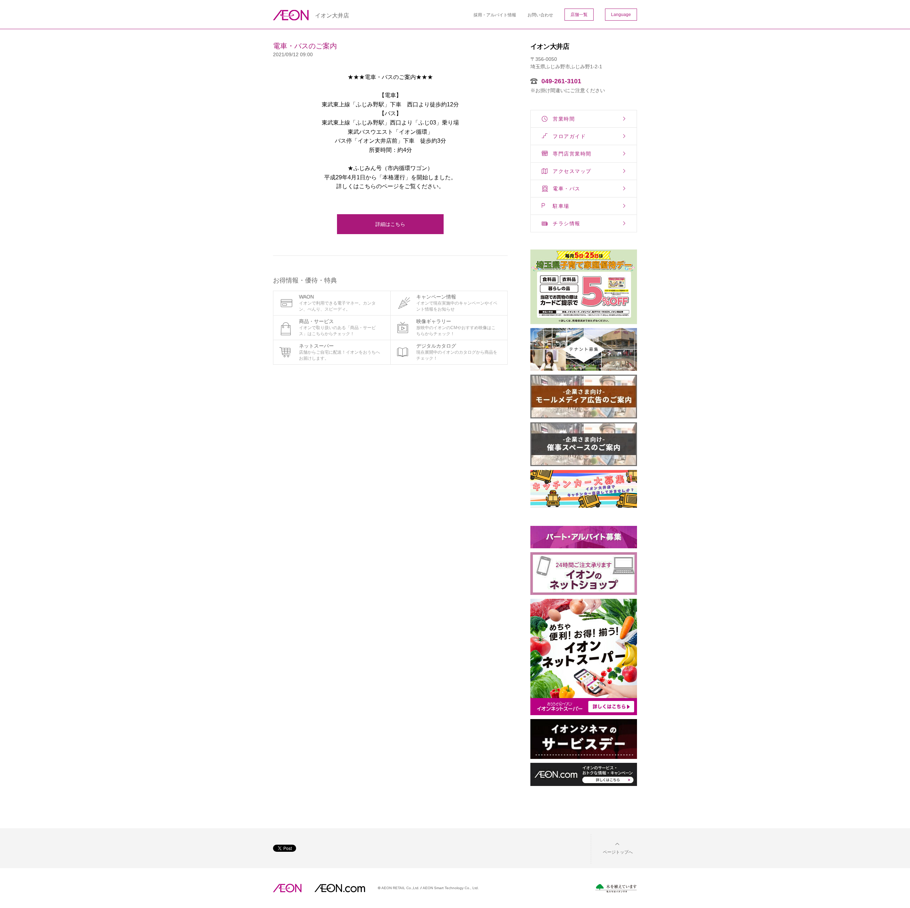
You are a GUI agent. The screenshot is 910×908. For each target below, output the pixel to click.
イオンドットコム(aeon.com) (339, 888)
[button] (612, 847)
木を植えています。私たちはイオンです (616, 888)
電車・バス (566, 188)
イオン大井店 (332, 15)
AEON (287, 888)
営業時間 (564, 119)
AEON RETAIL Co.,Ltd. (400, 887)
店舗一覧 (579, 14)
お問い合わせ (540, 14)
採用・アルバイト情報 (494, 14)
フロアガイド (569, 136)
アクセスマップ (572, 171)
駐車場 (561, 206)
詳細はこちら (390, 224)
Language (621, 14)
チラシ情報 (566, 223)
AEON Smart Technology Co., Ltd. (451, 887)
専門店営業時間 (572, 154)
